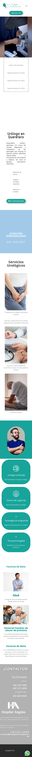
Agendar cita (16, 13)
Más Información (16, 201)
